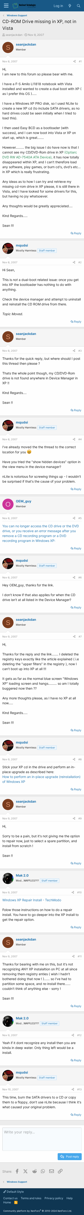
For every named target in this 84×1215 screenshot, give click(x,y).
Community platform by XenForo (37, 1210)
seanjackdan (14, 35)
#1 (80, 61)
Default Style (15, 1191)
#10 (79, 892)
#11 (80, 956)
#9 (80, 818)
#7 (80, 636)
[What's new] (69, 5)
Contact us (10, 1198)
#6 (80, 577)
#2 (80, 262)
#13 (79, 1089)
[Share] (74, 61)
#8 (80, 759)
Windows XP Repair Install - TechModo (31, 900)
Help (69, 1198)
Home (7, 1202)
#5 (80, 518)
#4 (80, 439)
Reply (77, 233)
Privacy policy (54, 1198)
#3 (80, 350)
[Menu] (6, 5)
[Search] (78, 5)
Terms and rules (31, 1198)
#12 (79, 1035)
